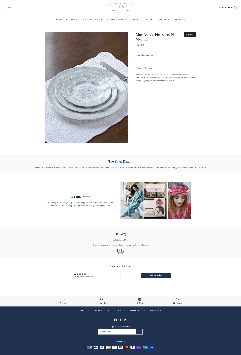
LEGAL (121, 310)
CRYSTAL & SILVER (116, 19)
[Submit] (139, 332)
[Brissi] (120, 8)
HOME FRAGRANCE (92, 19)
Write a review (156, 275)
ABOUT (84, 310)
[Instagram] (120, 320)
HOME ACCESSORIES (66, 19)
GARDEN (164, 19)
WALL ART (149, 19)
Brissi (123, 342)
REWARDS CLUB (137, 310)
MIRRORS (135, 19)
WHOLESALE (155, 310)
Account (221, 7)
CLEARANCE (179, 19)
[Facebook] (115, 320)
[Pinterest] (125, 320)
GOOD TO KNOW (103, 310)
